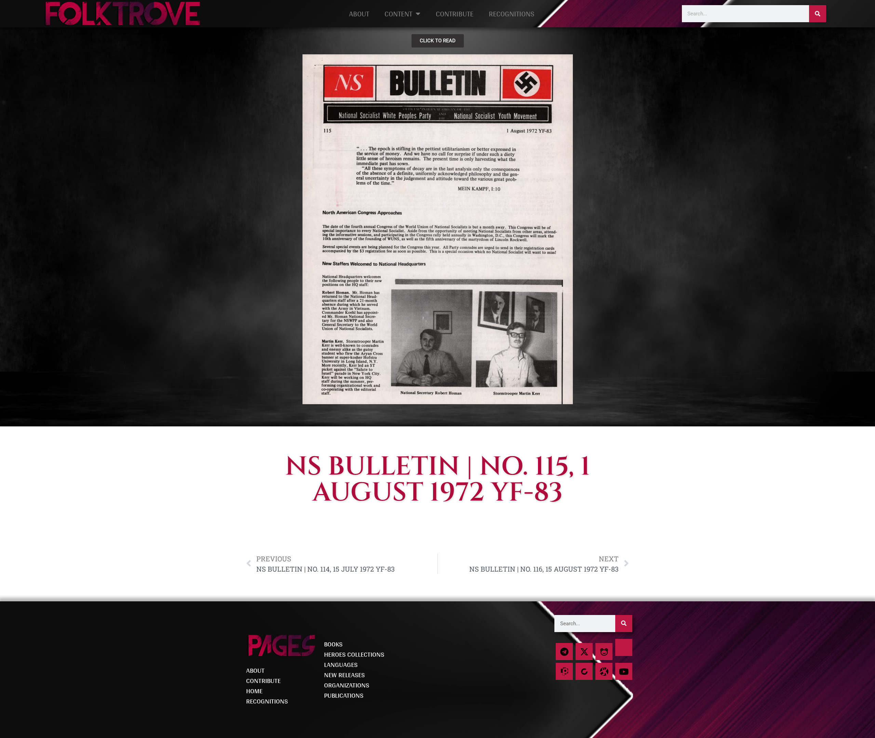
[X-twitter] (584, 651)
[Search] (817, 13)
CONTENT (398, 13)
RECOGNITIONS (511, 13)
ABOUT (359, 13)
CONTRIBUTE (454, 13)
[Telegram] (564, 651)
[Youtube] (623, 671)
